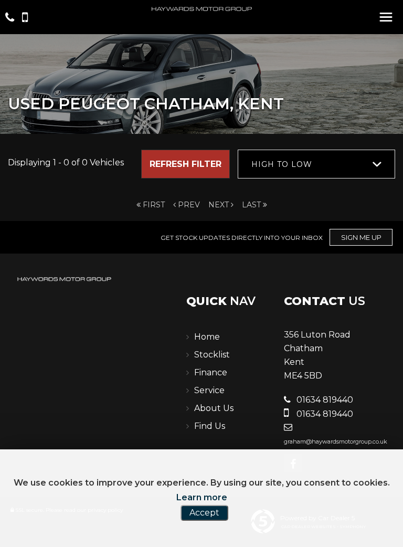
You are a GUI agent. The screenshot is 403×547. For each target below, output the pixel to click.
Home (207, 337)
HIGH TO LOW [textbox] (281, 164)
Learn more (201, 497)
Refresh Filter (185, 164)
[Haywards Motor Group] (201, 9)
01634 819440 (323, 400)
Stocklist (212, 355)
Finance (210, 372)
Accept (204, 513)
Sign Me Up (361, 237)
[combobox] (316, 164)
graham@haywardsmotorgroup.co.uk (335, 441)
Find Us (209, 426)
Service (209, 390)
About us (214, 408)
